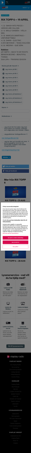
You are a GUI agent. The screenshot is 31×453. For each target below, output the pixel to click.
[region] (15, 226)
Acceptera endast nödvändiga (15, 237)
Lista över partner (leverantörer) (10, 233)
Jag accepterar (15, 242)
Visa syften (15, 246)
